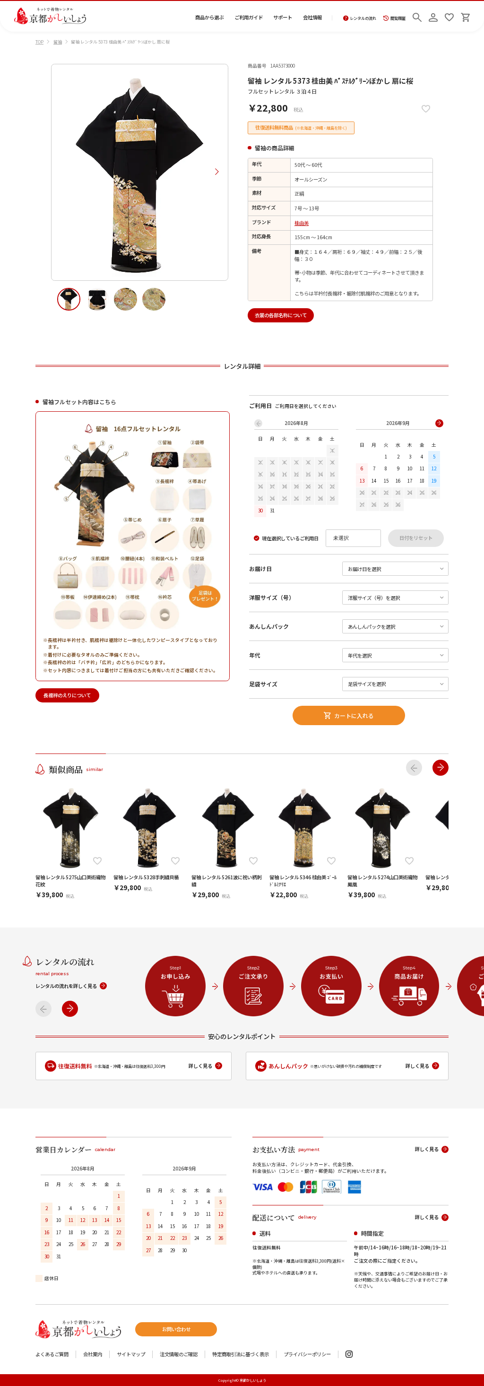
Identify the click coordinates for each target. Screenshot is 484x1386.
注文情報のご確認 (179, 1354)
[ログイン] (433, 16)
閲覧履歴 (398, 18)
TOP (39, 42)
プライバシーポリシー (307, 1354)
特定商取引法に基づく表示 (240, 1354)
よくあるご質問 (52, 1354)
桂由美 (301, 222)
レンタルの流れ (363, 18)
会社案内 (92, 1354)
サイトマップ (131, 1354)
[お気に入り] (449, 16)
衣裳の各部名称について (281, 315)
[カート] (465, 16)
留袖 (57, 42)
